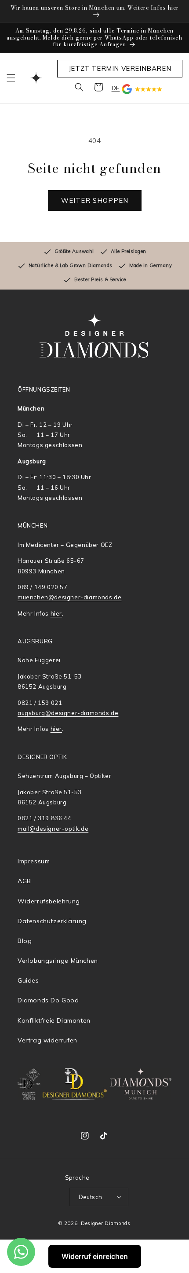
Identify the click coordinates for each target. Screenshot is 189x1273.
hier (56, 613)
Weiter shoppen (94, 200)
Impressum (34, 861)
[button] (11, 78)
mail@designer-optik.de (53, 828)
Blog (25, 941)
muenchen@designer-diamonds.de (69, 597)
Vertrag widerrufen (47, 1040)
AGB (24, 881)
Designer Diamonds (106, 1223)
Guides (28, 980)
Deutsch (90, 1196)
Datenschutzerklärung (52, 921)
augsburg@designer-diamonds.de (68, 712)
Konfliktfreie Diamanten (54, 1020)
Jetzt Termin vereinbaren (120, 68)
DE (116, 88)
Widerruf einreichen (95, 1256)
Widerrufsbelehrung (49, 901)
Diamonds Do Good (48, 1000)
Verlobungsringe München (58, 961)
